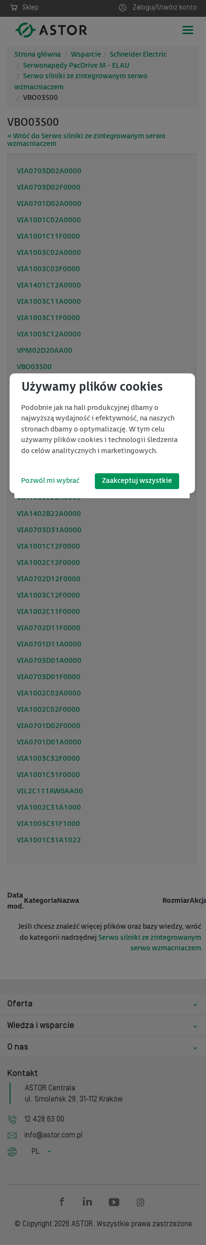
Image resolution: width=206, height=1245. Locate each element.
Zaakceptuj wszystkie (137, 480)
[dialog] (102, 433)
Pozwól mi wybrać (50, 480)
